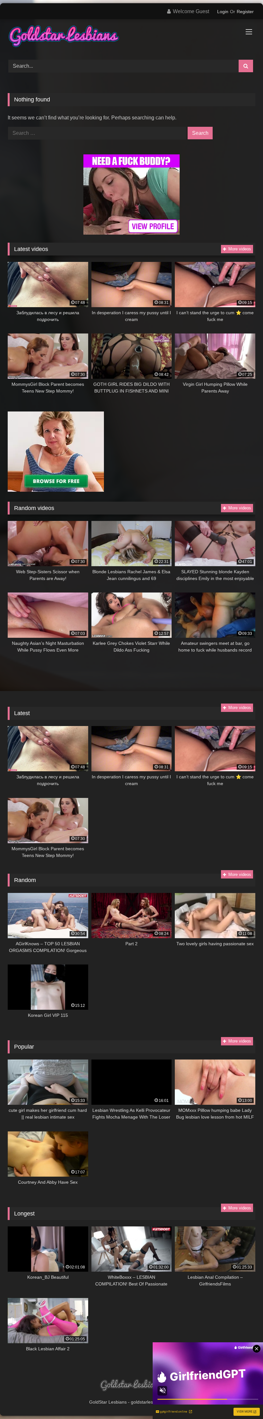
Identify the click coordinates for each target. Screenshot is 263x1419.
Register (245, 11)
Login (222, 11)
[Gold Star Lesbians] (131, 37)
